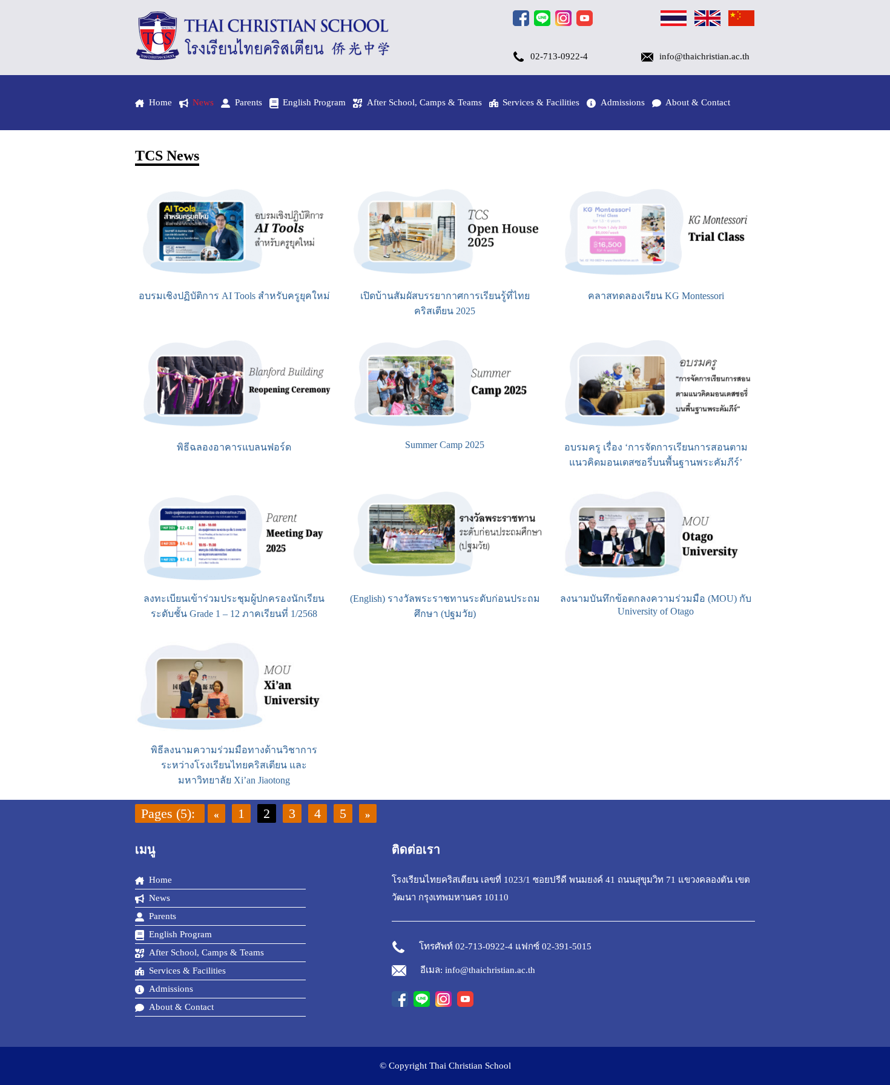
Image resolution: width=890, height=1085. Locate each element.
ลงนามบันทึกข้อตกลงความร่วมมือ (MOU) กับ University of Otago (655, 604)
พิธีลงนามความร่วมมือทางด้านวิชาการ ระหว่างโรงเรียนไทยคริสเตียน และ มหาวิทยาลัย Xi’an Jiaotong (234, 765)
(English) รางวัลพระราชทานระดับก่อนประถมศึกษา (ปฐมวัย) (445, 606)
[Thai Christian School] (263, 56)
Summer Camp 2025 (444, 445)
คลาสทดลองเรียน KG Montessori (656, 296)
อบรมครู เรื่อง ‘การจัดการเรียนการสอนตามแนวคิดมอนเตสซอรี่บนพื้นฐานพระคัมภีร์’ (656, 454)
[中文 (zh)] (741, 20)
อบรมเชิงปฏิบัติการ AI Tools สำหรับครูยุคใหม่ (234, 296)
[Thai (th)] (674, 20)
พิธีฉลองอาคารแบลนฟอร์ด (234, 447)
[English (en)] (707, 20)
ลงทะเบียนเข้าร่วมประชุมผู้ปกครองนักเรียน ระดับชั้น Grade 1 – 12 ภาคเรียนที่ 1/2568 (234, 606)
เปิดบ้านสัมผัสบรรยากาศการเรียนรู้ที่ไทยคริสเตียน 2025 (445, 303)
